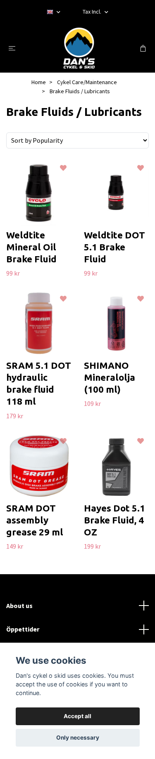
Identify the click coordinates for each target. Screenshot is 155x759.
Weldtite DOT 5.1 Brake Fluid (114, 247)
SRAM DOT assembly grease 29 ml (34, 520)
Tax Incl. (93, 11)
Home (38, 82)
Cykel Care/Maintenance (87, 82)
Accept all (77, 716)
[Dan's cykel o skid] (79, 48)
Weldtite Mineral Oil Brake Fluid (31, 247)
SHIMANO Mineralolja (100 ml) (109, 377)
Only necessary (77, 737)
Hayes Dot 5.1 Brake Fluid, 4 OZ (114, 520)
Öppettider (22, 629)
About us (19, 605)
